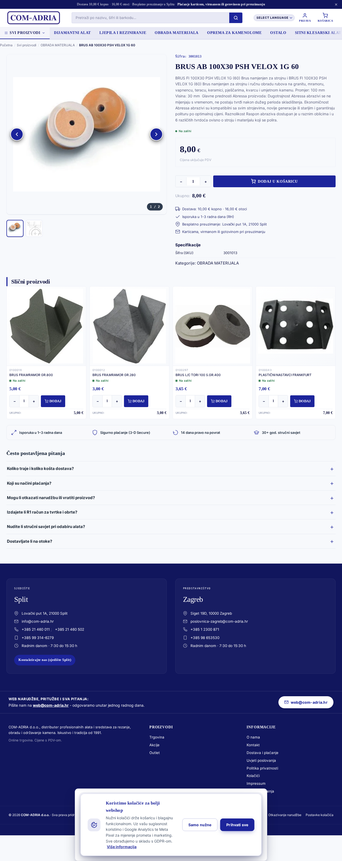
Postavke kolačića (319, 815)
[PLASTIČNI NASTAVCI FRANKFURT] (295, 326)
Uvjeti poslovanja (261, 760)
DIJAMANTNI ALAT (72, 33)
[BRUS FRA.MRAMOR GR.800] (46, 326)
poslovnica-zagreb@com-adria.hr (219, 621)
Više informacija (122, 846)
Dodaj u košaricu (278, 181)
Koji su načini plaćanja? (29, 483)
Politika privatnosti (262, 768)
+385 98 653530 (205, 638)
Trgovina (156, 737)
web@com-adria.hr (51, 705)
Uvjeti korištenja (260, 791)
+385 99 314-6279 (38, 638)
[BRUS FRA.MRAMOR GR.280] (129, 326)
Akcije (154, 745)
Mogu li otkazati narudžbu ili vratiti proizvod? (51, 497)
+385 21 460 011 (36, 629)
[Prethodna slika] (16, 134)
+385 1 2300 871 (205, 629)
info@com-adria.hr (38, 621)
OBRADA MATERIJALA (177, 33)
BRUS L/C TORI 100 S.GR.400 (198, 375)
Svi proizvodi (25, 33)
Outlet (154, 753)
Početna (6, 45)
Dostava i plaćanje (262, 753)
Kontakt (253, 745)
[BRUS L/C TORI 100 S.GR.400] (212, 326)
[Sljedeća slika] (156, 134)
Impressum (256, 783)
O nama (253, 737)
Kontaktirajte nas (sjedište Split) (44, 660)
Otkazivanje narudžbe (284, 815)
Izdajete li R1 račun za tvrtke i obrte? (42, 512)
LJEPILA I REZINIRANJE (122, 33)
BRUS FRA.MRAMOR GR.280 (114, 375)
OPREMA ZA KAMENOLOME (234, 33)
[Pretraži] (235, 18)
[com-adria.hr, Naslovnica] (33, 17)
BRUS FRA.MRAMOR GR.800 (31, 375)
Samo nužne (199, 824)
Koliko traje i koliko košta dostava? (40, 468)
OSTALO (278, 33)
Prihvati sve (237, 824)
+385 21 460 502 (69, 629)
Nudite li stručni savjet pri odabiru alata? (46, 526)
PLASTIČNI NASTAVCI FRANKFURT (285, 375)
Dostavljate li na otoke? (29, 541)
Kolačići (253, 776)
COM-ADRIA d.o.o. (35, 815)
